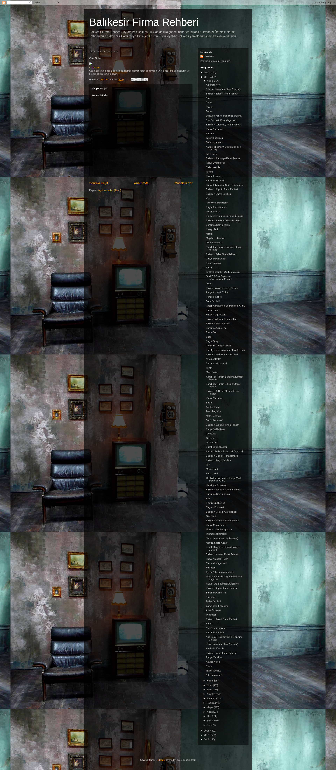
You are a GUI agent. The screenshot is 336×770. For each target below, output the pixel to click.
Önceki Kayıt (183, 183)
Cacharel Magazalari (216, 563)
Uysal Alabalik (213, 211)
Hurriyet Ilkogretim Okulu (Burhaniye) (224, 185)
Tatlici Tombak (213, 670)
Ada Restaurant (214, 675)
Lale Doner (211, 154)
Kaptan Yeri (212, 473)
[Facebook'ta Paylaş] (142, 79)
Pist (208, 498)
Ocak (210, 725)
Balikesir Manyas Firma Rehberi (222, 554)
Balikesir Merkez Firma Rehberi (222, 354)
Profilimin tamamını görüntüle (215, 61)
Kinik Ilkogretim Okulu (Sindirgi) (222, 644)
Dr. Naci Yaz (212, 442)
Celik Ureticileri (213, 167)
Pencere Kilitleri (214, 297)
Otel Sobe (94, 67)
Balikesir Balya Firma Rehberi (221, 254)
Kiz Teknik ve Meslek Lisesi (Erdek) (224, 216)
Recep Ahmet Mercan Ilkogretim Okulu (225, 305)
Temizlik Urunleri (214, 138)
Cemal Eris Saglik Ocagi (218, 345)
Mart (209, 716)
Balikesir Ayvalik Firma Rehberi (222, 288)
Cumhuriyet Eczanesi (217, 606)
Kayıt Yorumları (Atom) (109, 190)
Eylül (210, 689)
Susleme (210, 597)
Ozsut (209, 283)
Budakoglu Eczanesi (216, 447)
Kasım (210, 680)
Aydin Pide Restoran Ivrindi (220, 572)
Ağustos (211, 694)
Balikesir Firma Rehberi (218, 323)
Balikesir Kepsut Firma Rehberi (221, 588)
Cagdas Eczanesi (215, 507)
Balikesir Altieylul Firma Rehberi (222, 319)
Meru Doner (212, 372)
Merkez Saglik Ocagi (216, 543)
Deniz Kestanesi (214, 420)
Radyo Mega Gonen (216, 258)
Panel (209, 267)
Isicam (209, 171)
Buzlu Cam (211, 332)
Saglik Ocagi (212, 341)
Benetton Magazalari (216, 363)
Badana (210, 133)
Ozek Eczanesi (214, 242)
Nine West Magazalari (217, 202)
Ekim (210, 685)
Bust (208, 337)
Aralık (210, 81)
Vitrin (208, 198)
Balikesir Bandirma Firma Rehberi (223, 220)
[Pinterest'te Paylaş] (146, 79)
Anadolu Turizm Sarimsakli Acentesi (224, 451)
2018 (207, 730)
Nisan (210, 712)
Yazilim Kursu (213, 407)
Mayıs (210, 707)
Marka (209, 234)
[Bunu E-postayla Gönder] (132, 79)
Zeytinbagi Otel (213, 411)
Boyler (209, 402)
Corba (209, 102)
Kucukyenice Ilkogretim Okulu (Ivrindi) (225, 350)
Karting (209, 623)
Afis (208, 98)
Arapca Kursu (213, 661)
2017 (207, 735)
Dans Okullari (213, 301)
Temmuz (211, 698)
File (208, 464)
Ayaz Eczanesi (213, 610)
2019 (207, 77)
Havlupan (210, 567)
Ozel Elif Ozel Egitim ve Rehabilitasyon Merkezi (219, 277)
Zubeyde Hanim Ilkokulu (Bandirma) (224, 115)
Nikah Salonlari (213, 359)
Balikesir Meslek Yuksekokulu (221, 512)
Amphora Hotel (213, 84)
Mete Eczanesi (213, 416)
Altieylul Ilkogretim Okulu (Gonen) (223, 89)
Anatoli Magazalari (215, 628)
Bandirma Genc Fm (216, 328)
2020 (207, 72)
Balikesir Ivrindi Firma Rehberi (221, 653)
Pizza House (212, 310)
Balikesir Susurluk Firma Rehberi (222, 425)
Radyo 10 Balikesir (215, 162)
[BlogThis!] (136, 79)
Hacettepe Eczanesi (216, 485)
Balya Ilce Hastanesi (216, 207)
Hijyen (209, 368)
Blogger (161, 760)
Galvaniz (210, 438)
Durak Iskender (213, 142)
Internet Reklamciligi (216, 534)
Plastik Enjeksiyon (215, 503)
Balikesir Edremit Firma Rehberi (222, 93)
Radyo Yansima (214, 129)
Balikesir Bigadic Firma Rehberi (222, 189)
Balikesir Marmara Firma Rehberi (222, 520)
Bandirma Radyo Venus (218, 225)
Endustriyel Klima (215, 632)
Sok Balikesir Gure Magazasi (221, 120)
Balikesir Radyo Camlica (218, 194)
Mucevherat (212, 469)
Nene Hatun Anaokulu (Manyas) (222, 538)
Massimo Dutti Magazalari (219, 529)
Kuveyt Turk (212, 229)
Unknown (209, 56)
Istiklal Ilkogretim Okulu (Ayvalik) (223, 272)
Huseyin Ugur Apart (216, 314)
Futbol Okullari (213, 601)
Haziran (211, 703)
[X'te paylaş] (139, 79)
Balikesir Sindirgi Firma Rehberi (222, 456)
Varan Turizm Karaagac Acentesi (222, 583)
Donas (209, 111)
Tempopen (211, 614)
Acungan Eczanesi (215, 180)
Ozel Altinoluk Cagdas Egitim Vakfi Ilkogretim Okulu (223, 479)
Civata (209, 666)
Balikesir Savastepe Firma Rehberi (223, 489)
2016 (207, 739)
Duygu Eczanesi (214, 176)
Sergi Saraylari (213, 263)
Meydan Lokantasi (215, 238)
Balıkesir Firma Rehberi (143, 22)
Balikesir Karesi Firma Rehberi (221, 619)
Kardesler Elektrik (215, 648)
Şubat (210, 720)
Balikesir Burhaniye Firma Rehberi (223, 158)
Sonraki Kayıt (98, 183)
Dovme (209, 107)
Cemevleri (211, 433)
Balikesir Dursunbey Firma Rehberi (223, 124)
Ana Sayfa (141, 183)
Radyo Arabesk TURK (217, 292)
